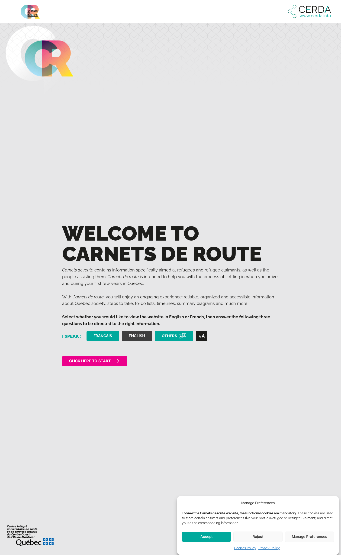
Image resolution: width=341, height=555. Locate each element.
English (137, 336)
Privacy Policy (269, 548)
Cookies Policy (245, 548)
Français (102, 336)
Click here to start (90, 361)
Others (169, 335)
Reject (258, 537)
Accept (206, 537)
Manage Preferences (309, 537)
